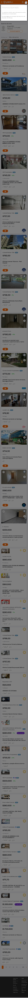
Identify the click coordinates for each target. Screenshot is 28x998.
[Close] (26, 3)
